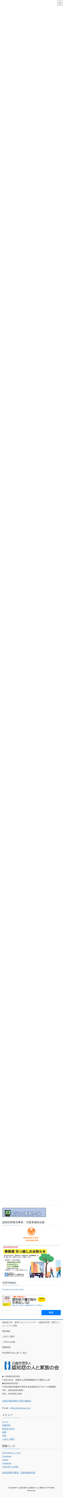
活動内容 (6, 1425)
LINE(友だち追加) (10, 1467)
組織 (4, 1432)
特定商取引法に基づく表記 (14, 1353)
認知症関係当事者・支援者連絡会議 (18, 1472)
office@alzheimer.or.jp (20, 1408)
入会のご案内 (8, 1336)
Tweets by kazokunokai (13, 1289)
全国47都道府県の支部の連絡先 (16, 1401)
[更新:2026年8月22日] (24, 1212)
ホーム (5, 1422)
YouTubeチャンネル (11, 1453)
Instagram (7, 1463)
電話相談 (6, 1331)
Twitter (5, 1460)
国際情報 (6, 1347)
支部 (4, 1435)
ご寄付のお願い (9, 1342)
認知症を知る (8, 1429)
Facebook (6, 1456)
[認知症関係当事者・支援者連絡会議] (31, 1234)
